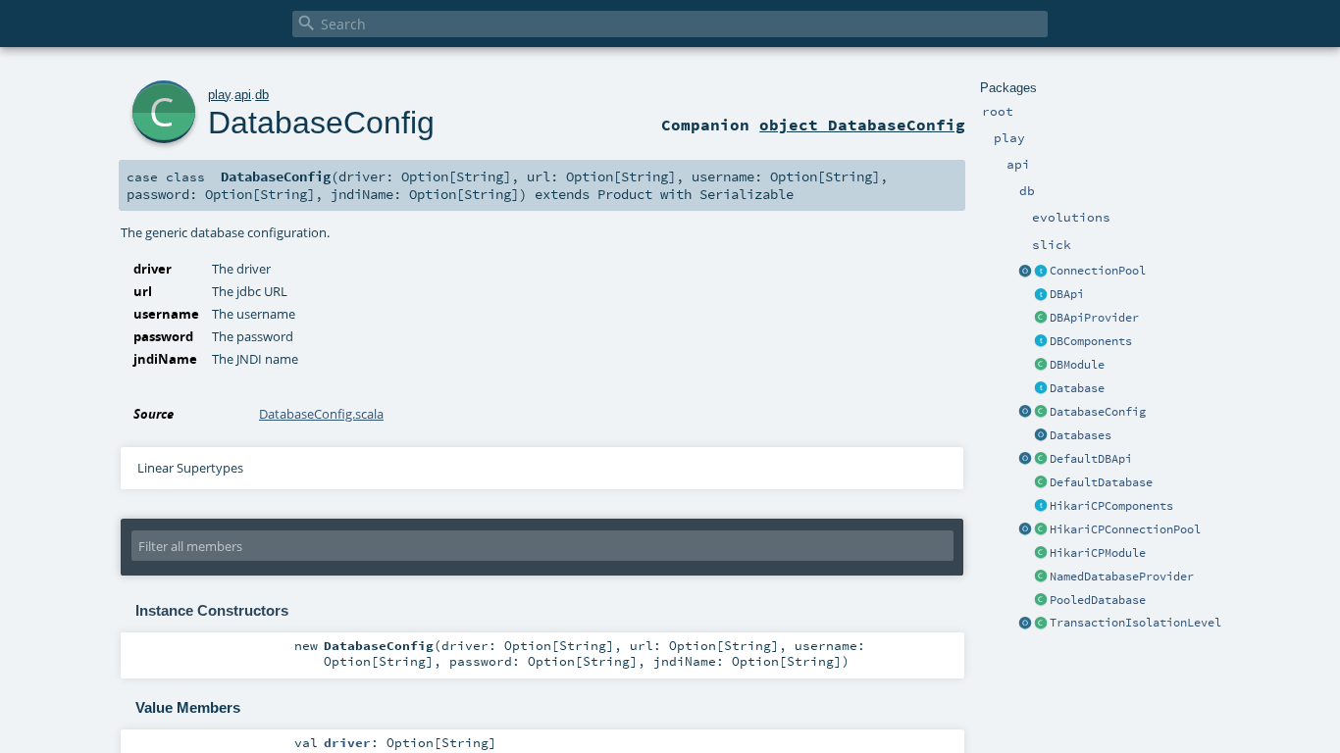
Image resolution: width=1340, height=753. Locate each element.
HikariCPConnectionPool (1125, 529)
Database (1077, 388)
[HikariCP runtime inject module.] (1041, 554)
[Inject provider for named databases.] (1041, 577)
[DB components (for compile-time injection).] (1041, 342)
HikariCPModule (1098, 553)
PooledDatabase (1098, 600)
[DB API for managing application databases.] (1041, 295)
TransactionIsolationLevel (1135, 622)
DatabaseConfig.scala (321, 414)
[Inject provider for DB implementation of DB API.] (1041, 318)
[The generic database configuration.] (1041, 413)
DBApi (1067, 294)
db (262, 94)
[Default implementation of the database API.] (1041, 483)
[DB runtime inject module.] (1041, 366)
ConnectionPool (1098, 270)
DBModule (1077, 365)
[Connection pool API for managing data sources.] (1041, 271)
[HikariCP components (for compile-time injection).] (1041, 507)
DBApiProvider (1094, 318)
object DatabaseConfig (862, 124)
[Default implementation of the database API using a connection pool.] (1041, 601)
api (242, 94)
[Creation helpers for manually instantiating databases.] (1041, 436)
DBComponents (1091, 341)
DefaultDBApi (1091, 459)
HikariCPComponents (1111, 506)
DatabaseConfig (1098, 412)
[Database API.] (1041, 389)
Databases (1080, 435)
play (219, 94)
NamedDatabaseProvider (1122, 576)
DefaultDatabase (1101, 482)
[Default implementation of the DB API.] (1041, 460)
